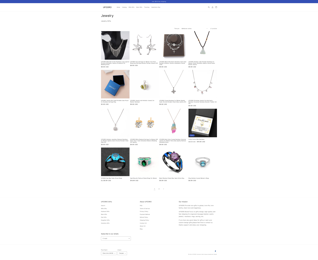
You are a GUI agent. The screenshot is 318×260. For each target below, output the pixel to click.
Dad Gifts (103, 217)
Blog (141, 229)
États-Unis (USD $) (108, 253)
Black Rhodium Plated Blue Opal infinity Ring (171, 178)
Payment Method (145, 214)
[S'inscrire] (129, 238)
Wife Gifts (104, 208)
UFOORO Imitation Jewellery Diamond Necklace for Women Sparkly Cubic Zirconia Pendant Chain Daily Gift (115, 141)
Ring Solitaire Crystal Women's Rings (198, 178)
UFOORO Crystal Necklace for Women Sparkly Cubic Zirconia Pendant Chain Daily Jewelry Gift (172, 101)
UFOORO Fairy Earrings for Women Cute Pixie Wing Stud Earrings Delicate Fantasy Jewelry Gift (144, 62)
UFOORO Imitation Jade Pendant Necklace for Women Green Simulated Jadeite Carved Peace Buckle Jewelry (201, 63)
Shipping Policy (144, 220)
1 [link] (154, 189)
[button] (209, 7)
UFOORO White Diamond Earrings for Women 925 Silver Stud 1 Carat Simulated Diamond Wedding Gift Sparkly (144, 141)
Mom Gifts (104, 214)
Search (103, 205)
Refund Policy (144, 217)
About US (142, 226)
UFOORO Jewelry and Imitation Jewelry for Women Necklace (142, 101)
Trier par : (177, 28)
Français (121, 253)
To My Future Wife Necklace (196, 139)
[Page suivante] (163, 189)
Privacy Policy (144, 211)
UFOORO (194, 254)
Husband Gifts (105, 211)
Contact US (143, 223)
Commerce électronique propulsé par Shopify (207, 254)
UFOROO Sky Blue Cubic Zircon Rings (111, 178)
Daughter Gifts (105, 220)
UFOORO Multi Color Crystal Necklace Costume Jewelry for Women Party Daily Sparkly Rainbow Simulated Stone (172, 141)
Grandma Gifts (105, 223)
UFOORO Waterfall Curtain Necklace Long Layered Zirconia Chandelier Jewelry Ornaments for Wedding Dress (115, 63)
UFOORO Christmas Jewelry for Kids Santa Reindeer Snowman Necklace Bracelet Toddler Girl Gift (202, 102)
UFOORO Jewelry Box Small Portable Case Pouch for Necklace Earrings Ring (115, 101)
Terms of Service (145, 208)
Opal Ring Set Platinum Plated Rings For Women (143, 178)
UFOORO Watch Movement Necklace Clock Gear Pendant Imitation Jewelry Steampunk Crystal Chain (172, 63)
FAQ (141, 205)
